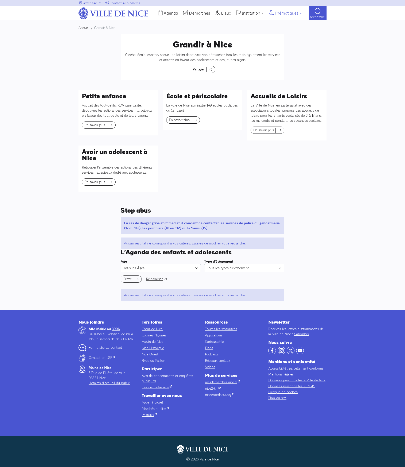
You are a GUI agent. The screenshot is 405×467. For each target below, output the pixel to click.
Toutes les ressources (221, 329)
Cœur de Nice (152, 329)
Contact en (102, 357)
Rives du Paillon (153, 360)
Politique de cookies (283, 392)
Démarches (199, 13)
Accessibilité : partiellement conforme (296, 368)
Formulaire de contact (105, 347)
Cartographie (214, 341)
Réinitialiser (154, 279)
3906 (116, 329)
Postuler (149, 415)
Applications (214, 335)
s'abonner (301, 334)
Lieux (226, 13)
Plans (209, 348)
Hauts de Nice (152, 341)
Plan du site (277, 398)
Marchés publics (155, 408)
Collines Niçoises (154, 335)
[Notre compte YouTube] (300, 353)
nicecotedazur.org (219, 395)
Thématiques (286, 13)
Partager (199, 69)
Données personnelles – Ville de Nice (296, 380)
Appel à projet (152, 402)
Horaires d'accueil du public (109, 383)
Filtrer (127, 279)
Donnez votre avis (157, 387)
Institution (251, 13)
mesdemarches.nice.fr (222, 382)
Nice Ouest (150, 354)
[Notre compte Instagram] (281, 353)
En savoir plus (95, 125)
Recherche (317, 17)
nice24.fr (213, 388)
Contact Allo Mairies (125, 3)
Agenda (171, 13)
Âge (124, 261)
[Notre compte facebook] (272, 353)
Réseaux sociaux (217, 360)
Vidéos (210, 367)
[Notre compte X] (290, 353)
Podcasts (211, 354)
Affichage (90, 3)
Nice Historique (153, 348)
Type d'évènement (218, 261)
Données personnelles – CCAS (291, 386)
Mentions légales (281, 374)
